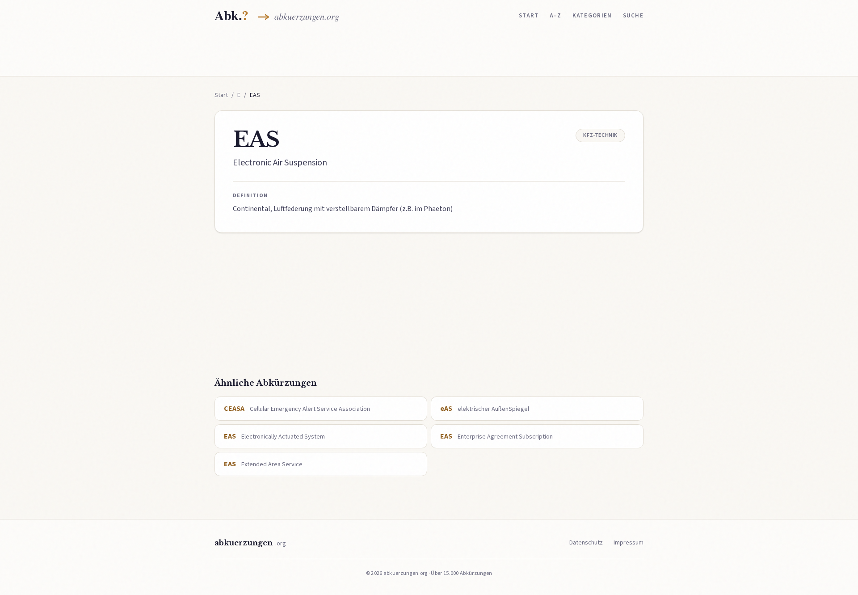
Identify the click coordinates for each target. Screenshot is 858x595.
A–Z (556, 16)
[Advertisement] (429, 52)
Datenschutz (586, 542)
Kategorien (592, 16)
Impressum (629, 542)
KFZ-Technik (600, 135)
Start (529, 16)
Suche (633, 16)
